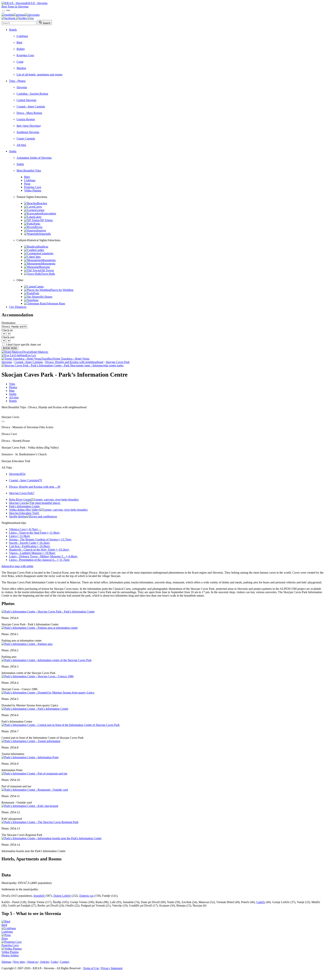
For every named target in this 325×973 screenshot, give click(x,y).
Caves (38, 206)
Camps (39, 286)
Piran (27, 183)
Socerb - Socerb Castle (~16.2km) (29, 542)
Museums (44, 267)
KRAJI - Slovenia (36, 3)
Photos (13, 387)
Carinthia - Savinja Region (32, 93)
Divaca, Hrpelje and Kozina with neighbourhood (74, 362)
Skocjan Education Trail (24, 513)
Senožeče (39, 895)
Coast (20, 61)
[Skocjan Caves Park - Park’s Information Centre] (48, 611)
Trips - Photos (17, 80)
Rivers (39, 227)
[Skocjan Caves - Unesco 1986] (38, 676)
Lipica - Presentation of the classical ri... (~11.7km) (39, 559)
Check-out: (8, 337)
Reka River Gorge (20, 499)
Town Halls (48, 273)
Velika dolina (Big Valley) (24, 509)
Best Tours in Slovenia (15, 6)
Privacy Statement (111, 968)
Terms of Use (91, 968)
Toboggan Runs (55, 303)
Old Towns (47, 270)
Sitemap (6, 961)
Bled (19, 42)
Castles (40, 250)
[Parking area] (27, 644)
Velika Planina (32, 190)
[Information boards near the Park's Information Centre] (52, 838)
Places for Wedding (61, 290)
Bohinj (21, 48)
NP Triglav (46, 220)
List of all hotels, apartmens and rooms (39, 74)
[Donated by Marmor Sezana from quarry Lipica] (48, 692)
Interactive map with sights (17, 566)
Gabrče (260, 902)
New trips (19, 961)
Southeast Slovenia (28, 132)
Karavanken (49, 213)
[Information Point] (30, 757)
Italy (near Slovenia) (29, 125)
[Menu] (8, 11)
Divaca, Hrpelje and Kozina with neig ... (34, 486)
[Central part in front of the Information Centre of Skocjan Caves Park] (61, 725)
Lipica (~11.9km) (19, 536)
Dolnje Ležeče (62, 895)
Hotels (13, 29)
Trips (12, 383)
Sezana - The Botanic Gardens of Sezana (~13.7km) (40, 539)
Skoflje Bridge (17, 516)
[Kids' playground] (30, 805)
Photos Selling (10, 955)
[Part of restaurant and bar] (34, 773)
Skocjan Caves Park (118, 362)
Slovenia (22, 87)
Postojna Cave (32, 187)
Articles (44, 961)
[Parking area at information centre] (40, 627)
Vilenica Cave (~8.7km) (23, 529)
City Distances (17, 306)
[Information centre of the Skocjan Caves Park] (47, 660)
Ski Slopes (46, 296)
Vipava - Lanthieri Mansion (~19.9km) (32, 553)
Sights (12, 151)
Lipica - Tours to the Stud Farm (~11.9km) (34, 532)
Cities (37, 256)
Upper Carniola (26, 138)
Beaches (42, 203)
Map (11, 390)
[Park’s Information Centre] (35, 708)
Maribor (21, 68)
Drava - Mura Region (29, 112)
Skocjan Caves (18, 502)
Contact (64, 961)
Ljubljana (22, 36)
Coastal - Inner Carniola (31, 106)
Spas (35, 300)
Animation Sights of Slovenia (34, 157)
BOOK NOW (10, 348)
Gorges (40, 210)
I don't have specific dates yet (23, 344)
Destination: (9, 322)
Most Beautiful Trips (29, 170)
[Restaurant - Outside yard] (35, 789)
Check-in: (7, 330)
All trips (21, 145)
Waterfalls (45, 233)
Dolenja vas (86, 895)
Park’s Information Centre (24, 506)
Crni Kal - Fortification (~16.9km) (29, 546)
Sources (41, 230)
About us (32, 961)
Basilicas (43, 246)
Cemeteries (46, 253)
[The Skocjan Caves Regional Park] (40, 822)
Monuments (48, 263)
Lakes (37, 216)
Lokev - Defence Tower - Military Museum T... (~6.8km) (43, 556)
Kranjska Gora (25, 55)
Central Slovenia (26, 100)
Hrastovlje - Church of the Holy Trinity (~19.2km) (39, 549)
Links (54, 961)
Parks (37, 223)
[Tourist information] (31, 741)
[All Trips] (3, 421)
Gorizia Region (26, 119)
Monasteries (48, 260)
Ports (36, 293)
